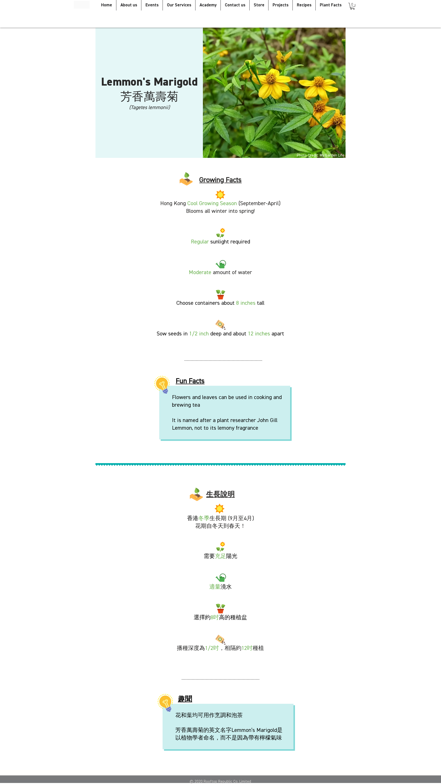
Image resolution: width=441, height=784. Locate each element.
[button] (352, 6)
